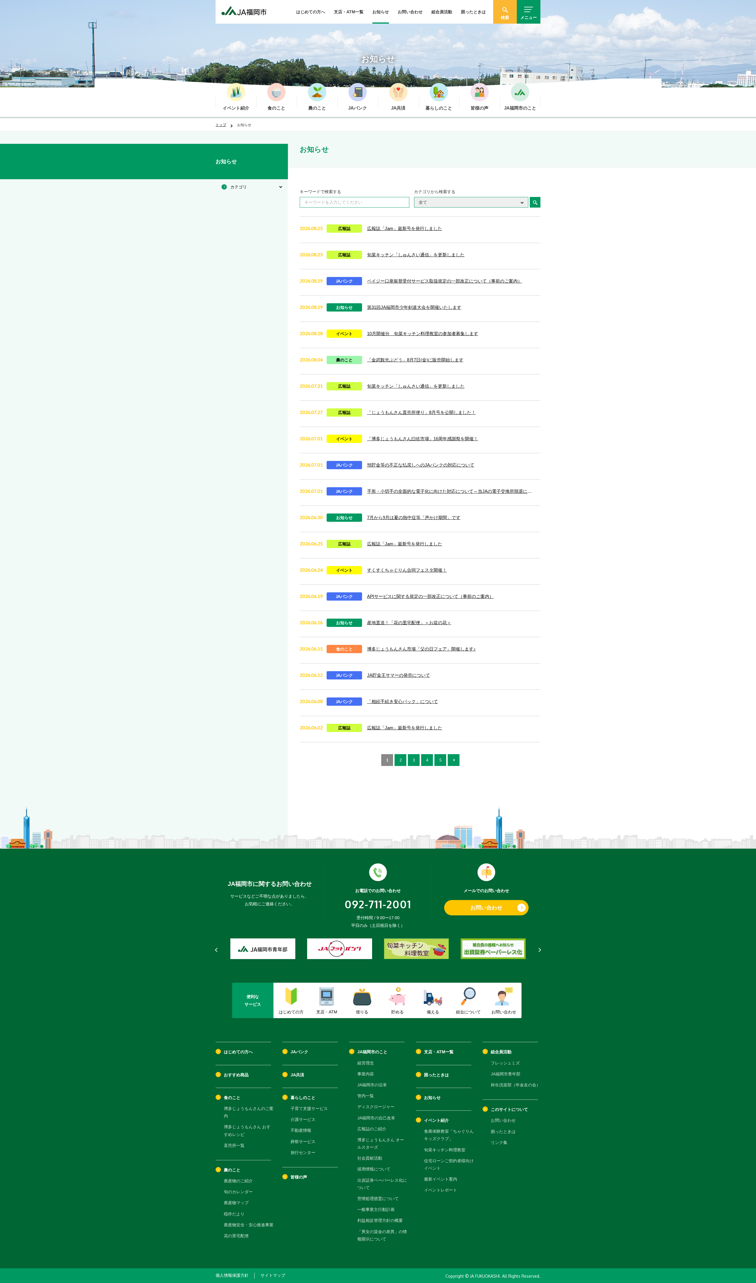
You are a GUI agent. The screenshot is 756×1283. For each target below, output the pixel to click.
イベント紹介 (436, 1120)
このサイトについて (509, 1109)
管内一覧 (365, 1095)
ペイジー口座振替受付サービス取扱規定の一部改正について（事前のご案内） (444, 280)
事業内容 (365, 1074)
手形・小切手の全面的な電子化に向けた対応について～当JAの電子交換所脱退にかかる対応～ (451, 491)
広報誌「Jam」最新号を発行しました (404, 228)
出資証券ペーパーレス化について (382, 1184)
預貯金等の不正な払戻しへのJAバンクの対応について (420, 464)
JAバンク (299, 1051)
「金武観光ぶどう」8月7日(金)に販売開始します (415, 359)
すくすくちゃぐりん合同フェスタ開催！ (407, 570)
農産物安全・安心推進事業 (248, 1224)
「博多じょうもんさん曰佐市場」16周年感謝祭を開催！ (422, 438)
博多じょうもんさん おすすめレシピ (247, 1130)
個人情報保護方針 (232, 1275)
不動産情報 (301, 1130)
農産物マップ (236, 1202)
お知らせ (380, 11)
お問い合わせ (410, 11)
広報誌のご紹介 (371, 1129)
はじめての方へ (310, 11)
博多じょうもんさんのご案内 (248, 1112)
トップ (221, 125)
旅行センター (303, 1152)
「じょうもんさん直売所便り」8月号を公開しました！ (421, 412)
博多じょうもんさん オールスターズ (380, 1143)
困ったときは (473, 11)
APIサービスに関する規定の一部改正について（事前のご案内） (430, 596)
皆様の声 (299, 1177)
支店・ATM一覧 (349, 11)
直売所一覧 (234, 1145)
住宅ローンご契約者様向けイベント (449, 1164)
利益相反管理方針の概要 (380, 1220)
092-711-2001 (378, 904)
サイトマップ (272, 1275)
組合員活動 (441, 11)
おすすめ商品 (236, 1074)
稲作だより (234, 1214)
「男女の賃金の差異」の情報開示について (382, 1235)
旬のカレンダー (238, 1191)
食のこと (232, 1097)
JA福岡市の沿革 (372, 1085)
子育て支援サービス (309, 1108)
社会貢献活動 (369, 1158)
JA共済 (297, 1074)
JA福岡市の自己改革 (376, 1118)
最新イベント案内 (440, 1179)
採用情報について (373, 1169)
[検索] (535, 202)
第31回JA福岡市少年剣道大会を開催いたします (414, 307)
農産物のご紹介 (238, 1180)
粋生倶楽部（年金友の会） (515, 1085)
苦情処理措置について (378, 1198)
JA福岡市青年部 (505, 1074)
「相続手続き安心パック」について (402, 701)
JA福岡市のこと (372, 1051)
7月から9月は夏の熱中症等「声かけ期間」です (413, 517)
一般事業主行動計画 (376, 1209)
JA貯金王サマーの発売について (398, 675)
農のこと (232, 1170)
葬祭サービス (303, 1141)
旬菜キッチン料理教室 (444, 1149)
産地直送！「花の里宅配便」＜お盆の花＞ (409, 622)
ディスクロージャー (376, 1106)
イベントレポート (440, 1190)
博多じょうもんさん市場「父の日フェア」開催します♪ (421, 648)
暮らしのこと (303, 1097)
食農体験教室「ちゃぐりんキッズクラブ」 (449, 1135)
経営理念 (365, 1063)
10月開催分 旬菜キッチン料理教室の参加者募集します (422, 333)
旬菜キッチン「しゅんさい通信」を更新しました (416, 254)
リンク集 (499, 1142)
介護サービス (303, 1119)
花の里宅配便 (236, 1235)
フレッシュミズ (505, 1063)
